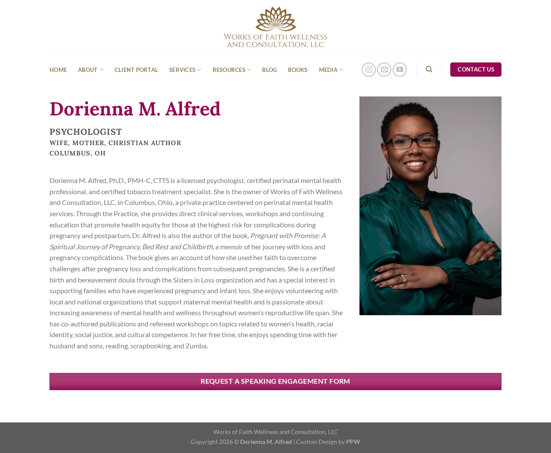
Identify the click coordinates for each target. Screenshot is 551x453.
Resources (229, 69)
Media (328, 69)
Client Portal (136, 69)
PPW (353, 441)
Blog (269, 69)
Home (58, 69)
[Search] (429, 69)
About (87, 69)
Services (182, 69)
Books (297, 69)
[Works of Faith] (276, 27)
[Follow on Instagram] (369, 69)
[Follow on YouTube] (400, 69)
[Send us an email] (384, 69)
